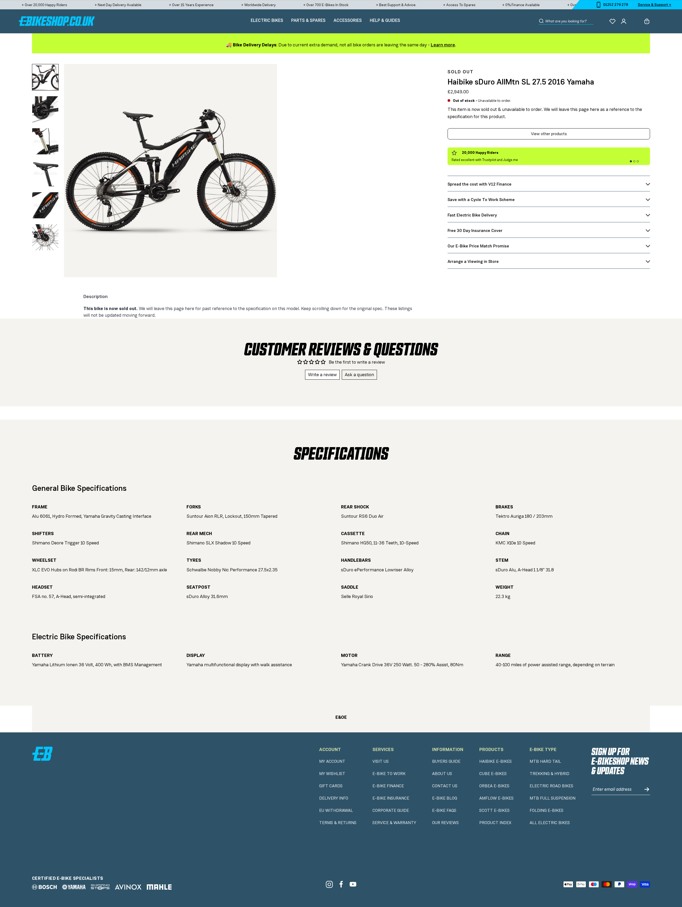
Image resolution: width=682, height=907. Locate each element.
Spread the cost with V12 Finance (480, 184)
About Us (442, 773)
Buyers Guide (446, 761)
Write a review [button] (322, 374)
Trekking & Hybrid (549, 773)
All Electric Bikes (550, 822)
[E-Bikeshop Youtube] (353, 884)
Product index (495, 822)
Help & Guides (385, 20)
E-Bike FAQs (444, 810)
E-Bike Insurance (390, 798)
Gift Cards (331, 786)
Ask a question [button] (359, 374)
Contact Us (444, 786)
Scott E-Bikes (494, 810)
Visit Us (380, 761)
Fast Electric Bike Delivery (472, 215)
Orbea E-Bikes (494, 786)
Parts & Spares (308, 20)
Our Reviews (445, 822)
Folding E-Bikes (546, 810)
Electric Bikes (267, 20)
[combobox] (569, 21)
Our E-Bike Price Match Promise (478, 246)
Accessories (348, 20)
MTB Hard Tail (545, 761)
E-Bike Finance (388, 786)
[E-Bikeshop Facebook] (341, 884)
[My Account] (623, 21)
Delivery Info (333, 798)
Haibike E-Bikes (495, 761)
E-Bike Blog (444, 798)
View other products (549, 134)
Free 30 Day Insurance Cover (475, 230)
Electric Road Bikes (551, 786)
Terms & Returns (337, 822)
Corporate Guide (390, 810)
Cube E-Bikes (493, 773)
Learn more (443, 45)
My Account (332, 761)
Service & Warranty (394, 822)
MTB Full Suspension (552, 798)
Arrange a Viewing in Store (473, 261)
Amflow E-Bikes (496, 798)
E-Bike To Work (388, 773)
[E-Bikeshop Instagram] (329, 884)
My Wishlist (332, 773)
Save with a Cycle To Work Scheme (481, 199)
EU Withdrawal (336, 810)
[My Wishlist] (612, 21)
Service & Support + (654, 4)
